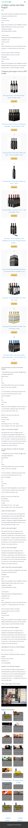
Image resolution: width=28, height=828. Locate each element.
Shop (2, 10)
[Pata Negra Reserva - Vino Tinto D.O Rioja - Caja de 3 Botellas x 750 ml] (14, 86)
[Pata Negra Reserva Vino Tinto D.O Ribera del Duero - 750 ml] (14, 172)
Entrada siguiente (20, 818)
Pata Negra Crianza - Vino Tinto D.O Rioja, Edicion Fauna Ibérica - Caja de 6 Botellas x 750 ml (14, 357)
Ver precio (14, 101)
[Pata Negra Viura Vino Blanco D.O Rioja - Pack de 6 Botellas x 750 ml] (14, 317)
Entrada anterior (8, 818)
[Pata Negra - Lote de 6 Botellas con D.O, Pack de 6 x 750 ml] (14, 288)
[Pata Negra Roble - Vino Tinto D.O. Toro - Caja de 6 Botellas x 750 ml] (14, 200)
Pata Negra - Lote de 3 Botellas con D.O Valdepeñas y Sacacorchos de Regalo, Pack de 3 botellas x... (14, 240)
